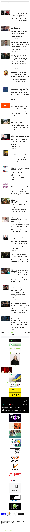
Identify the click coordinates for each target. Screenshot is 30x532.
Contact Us (9, 530)
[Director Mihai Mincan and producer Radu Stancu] (5, 55)
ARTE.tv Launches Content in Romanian (17, 105)
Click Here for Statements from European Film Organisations (15, 382)
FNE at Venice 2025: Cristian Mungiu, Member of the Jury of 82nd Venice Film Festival (20, 28)
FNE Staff (16, 101)
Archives (26, 522)
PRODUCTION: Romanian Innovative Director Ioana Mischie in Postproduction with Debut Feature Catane (19, 201)
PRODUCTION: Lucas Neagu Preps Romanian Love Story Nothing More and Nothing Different (20, 287)
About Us (12, 530)
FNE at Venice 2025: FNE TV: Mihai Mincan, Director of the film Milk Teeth (19, 42)
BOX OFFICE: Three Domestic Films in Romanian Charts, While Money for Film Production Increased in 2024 (19, 303)
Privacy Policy (3, 530)
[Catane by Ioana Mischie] (5, 201)
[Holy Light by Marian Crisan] (5, 121)
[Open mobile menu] (15, 5)
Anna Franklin (17, 38)
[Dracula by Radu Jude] (5, 73)
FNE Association (19, 523)
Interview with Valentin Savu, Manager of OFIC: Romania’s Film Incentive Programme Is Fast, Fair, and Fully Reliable (19, 238)
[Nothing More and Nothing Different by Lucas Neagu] (5, 287)
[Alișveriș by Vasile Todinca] (5, 318)
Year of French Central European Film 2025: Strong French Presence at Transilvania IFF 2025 (19, 152)
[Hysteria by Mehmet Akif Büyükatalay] (5, 271)
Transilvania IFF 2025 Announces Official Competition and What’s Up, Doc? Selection (19, 271)
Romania (12, 26)
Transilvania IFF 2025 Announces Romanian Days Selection (19, 254)
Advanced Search (26, 521)
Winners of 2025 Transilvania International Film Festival (20, 136)
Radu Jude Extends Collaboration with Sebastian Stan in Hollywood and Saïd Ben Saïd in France (19, 72)
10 (25, 332)
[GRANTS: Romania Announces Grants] (5, 185)
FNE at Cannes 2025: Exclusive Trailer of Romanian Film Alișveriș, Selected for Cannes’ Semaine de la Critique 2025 (20, 319)
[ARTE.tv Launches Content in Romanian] (5, 105)
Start (1, 332)
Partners (6, 530)
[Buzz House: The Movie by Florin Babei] (5, 303)
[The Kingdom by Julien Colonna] (5, 152)
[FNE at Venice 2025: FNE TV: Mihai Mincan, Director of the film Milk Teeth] (5, 42)
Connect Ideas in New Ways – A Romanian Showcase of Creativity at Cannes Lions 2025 (20, 169)
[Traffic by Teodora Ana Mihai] (5, 254)
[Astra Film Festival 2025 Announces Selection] (5, 12)
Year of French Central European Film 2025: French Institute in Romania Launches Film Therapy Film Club (19, 89)
